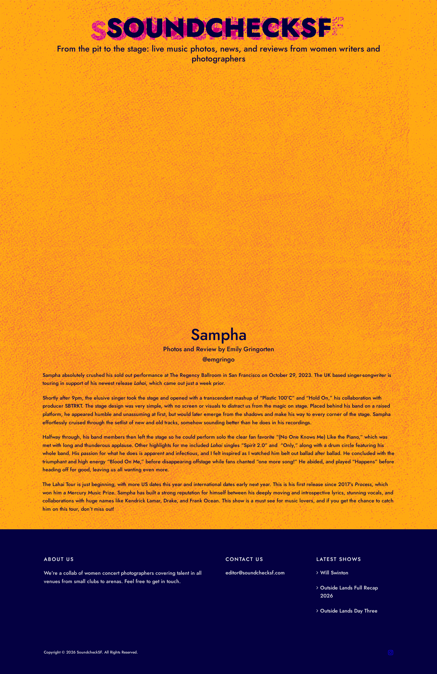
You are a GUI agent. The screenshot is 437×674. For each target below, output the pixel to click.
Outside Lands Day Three (348, 610)
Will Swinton (334, 572)
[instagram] (390, 652)
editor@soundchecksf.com (255, 572)
